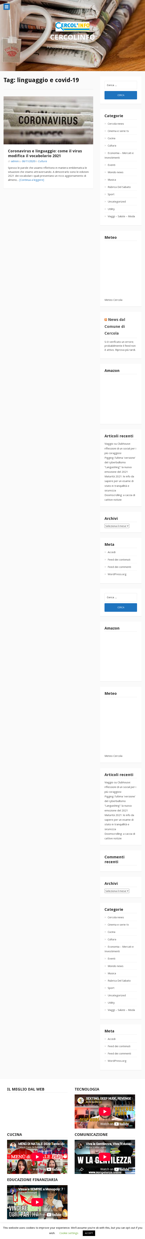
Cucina (111, 138)
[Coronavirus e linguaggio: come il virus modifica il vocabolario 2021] (48, 120)
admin (15, 161)
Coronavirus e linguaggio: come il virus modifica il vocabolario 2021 (45, 153)
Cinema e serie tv (118, 131)
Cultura (42, 161)
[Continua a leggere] (31, 180)
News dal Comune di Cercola (115, 326)
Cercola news (116, 123)
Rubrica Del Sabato (119, 187)
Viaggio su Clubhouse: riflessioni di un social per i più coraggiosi (120, 448)
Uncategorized (117, 201)
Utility (111, 209)
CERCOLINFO (72, 37)
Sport (111, 194)
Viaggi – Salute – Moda (121, 216)
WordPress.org (117, 574)
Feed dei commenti (119, 567)
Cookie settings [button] (68, 1233)
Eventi (111, 165)
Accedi (111, 552)
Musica (112, 179)
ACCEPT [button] (89, 1233)
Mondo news (115, 172)
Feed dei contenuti (119, 559)
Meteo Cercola (113, 300)
